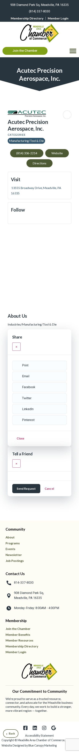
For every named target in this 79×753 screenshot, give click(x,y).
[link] (39, 4)
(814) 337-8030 (39, 11)
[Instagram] (44, 728)
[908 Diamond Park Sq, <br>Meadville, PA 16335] (9, 595)
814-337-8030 (24, 582)
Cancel (49, 488)
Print (25, 365)
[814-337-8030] (9, 583)
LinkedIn (28, 409)
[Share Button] (67, 115)
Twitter (26, 398)
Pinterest (28, 420)
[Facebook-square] (25, 728)
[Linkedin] (34, 728)
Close (20, 438)
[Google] (53, 728)
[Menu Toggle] (73, 50)
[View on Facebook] (12, 218)
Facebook (28, 387)
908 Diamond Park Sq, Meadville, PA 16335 (39, 5)
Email (25, 376)
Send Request (26, 488)
